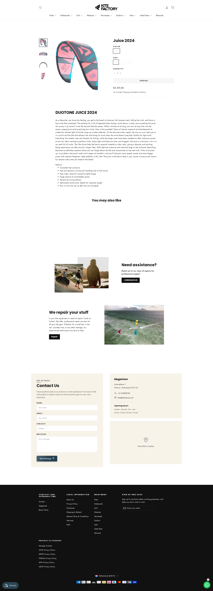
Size (115, 58)
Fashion (119, 15)
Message (41, 434)
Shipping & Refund (74, 512)
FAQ (68, 524)
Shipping (126, 92)
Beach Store (43, 510)
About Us (70, 499)
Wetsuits (91, 15)
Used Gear (145, 15)
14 (116, 62)
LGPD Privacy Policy (47, 566)
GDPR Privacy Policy (47, 554)
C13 (116, 50)
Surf (79, 15)
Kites (52, 15)
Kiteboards (65, 15)
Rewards (159, 15)
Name (39, 403)
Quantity (118, 69)
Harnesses (105, 15)
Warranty (70, 520)
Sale (132, 15)
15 (122, 62)
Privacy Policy (72, 504)
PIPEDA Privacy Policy (48, 558)
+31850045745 (130, 280)
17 (128, 62)
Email (40, 413)
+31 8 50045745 (124, 393)
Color (116, 46)
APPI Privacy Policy (46, 562)
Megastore (43, 506)
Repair (54, 336)
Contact (42, 501)
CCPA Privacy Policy (47, 550)
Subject (41, 424)
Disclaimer (71, 508)
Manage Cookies (45, 546)
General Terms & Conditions (78, 516)
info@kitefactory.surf (125, 397)
